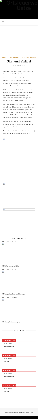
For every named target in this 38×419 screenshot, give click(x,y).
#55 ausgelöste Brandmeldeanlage (13, 294)
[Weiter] (32, 335)
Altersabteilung (21, 58)
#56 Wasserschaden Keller (11, 266)
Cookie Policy (28, 412)
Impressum (8, 412)
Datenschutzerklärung (17, 412)
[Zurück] (5, 335)
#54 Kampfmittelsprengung (11, 322)
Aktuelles (7, 58)
